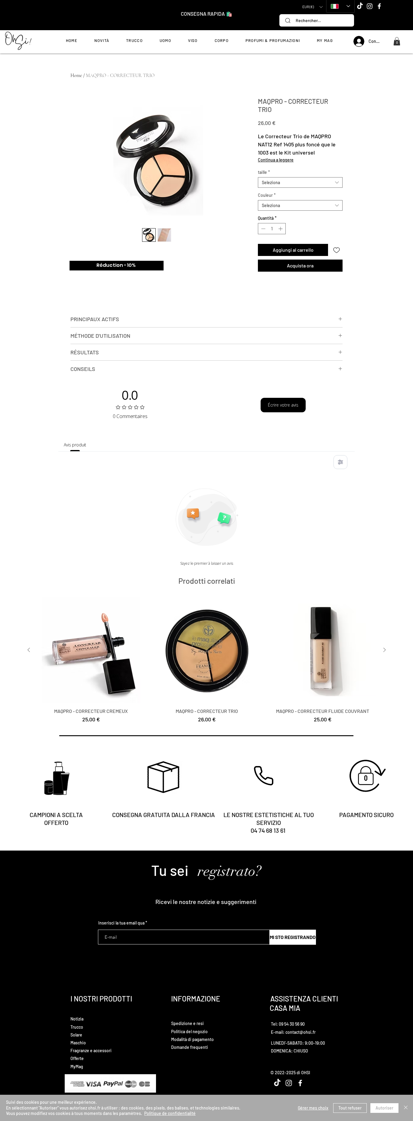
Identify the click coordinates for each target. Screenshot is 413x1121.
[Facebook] (379, 6)
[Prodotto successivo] (384, 649)
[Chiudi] (405, 1108)
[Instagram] (369, 6)
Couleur (267, 195)
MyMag (76, 1066)
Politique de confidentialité (170, 1113)
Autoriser (384, 1107)
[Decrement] (262, 228)
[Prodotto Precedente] (28, 649)
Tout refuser (350, 1107)
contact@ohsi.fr (300, 1032)
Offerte (77, 1058)
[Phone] (263, 775)
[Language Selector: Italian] (340, 6)
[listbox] (312, 7)
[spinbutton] (271, 228)
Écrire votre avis (283, 405)
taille (264, 172)
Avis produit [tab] (75, 445)
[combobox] (300, 182)
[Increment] (281, 228)
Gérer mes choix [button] (313, 1107)
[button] (312, 7)
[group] (206, 663)
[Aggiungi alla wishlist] (336, 250)
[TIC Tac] (360, 6)
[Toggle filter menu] (340, 462)
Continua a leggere (276, 159)
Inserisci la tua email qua (121, 923)
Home (76, 75)
